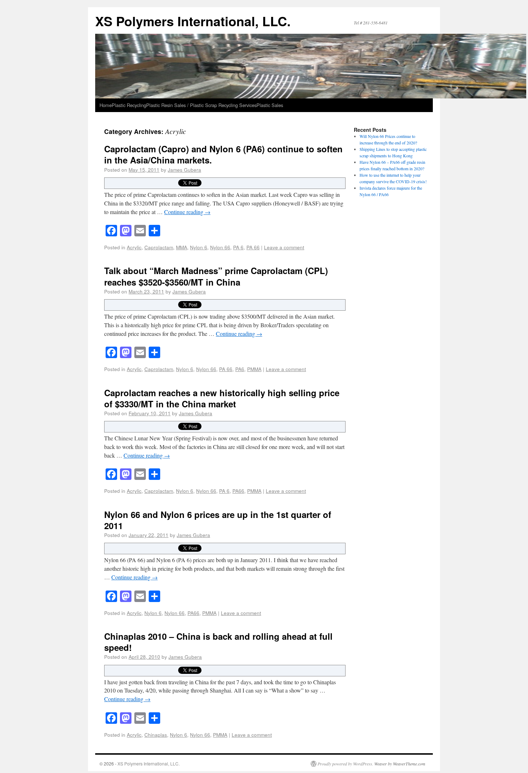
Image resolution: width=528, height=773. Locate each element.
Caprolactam (158, 247)
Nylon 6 (198, 247)
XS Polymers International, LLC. (193, 20)
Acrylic (134, 247)
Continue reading (187, 212)
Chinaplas (155, 734)
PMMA (254, 368)
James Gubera (184, 169)
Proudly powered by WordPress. (345, 764)
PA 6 (238, 247)
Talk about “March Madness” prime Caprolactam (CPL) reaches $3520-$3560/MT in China (216, 276)
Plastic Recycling (129, 105)
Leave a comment (284, 247)
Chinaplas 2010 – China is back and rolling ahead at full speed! (218, 641)
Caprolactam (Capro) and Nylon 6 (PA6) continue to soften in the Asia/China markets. (223, 154)
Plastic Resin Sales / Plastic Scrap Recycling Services (201, 105)
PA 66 (253, 247)
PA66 (238, 490)
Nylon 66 (220, 247)
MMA (181, 247)
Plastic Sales (269, 105)
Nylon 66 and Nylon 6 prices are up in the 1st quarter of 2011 (217, 520)
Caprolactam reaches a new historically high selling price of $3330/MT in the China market (221, 398)
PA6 (239, 368)
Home (105, 105)
